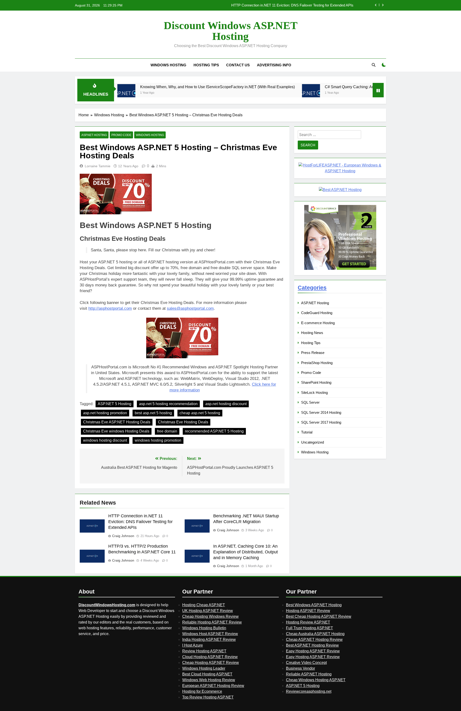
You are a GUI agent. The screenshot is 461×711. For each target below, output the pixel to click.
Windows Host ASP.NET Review (210, 634)
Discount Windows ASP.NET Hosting (230, 30)
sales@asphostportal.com (190, 308)
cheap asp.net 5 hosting (200, 413)
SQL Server (310, 402)
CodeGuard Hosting (316, 313)
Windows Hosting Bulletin (204, 628)
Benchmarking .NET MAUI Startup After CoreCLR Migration (306, 5)
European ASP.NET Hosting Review (213, 686)
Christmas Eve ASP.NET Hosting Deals (116, 422)
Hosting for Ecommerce (202, 691)
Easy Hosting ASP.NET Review (313, 651)
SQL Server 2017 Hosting (321, 422)
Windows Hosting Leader (203, 668)
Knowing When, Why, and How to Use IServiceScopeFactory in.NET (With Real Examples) (190, 87)
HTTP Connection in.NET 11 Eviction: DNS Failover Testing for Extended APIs (140, 521)
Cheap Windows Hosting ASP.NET (316, 680)
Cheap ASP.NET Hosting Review (314, 639)
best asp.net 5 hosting (153, 413)
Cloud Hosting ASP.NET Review (210, 657)
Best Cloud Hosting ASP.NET (207, 674)
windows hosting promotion (158, 440)
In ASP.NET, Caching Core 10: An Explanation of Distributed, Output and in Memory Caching (245, 552)
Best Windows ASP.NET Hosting (314, 605)
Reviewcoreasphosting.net (308, 691)
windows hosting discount (105, 440)
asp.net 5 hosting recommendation (168, 404)
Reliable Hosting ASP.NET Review (212, 622)
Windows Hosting (168, 65)
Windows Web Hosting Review (208, 680)
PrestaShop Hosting (317, 363)
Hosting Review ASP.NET (308, 622)
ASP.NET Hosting (94, 135)
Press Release (312, 353)
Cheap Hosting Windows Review (210, 616)
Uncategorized (312, 442)
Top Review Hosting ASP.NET (208, 697)
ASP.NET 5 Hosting (114, 404)
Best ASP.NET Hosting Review (312, 645)
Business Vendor (300, 668)
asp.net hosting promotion (105, 413)
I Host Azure (192, 645)
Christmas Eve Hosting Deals (183, 422)
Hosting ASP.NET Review (308, 611)
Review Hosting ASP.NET (204, 651)
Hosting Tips (206, 65)
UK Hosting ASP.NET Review (207, 611)
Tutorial (306, 432)
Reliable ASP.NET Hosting (309, 674)
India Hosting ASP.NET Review (209, 639)
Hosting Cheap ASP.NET (203, 605)
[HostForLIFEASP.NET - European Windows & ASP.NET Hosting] (340, 171)
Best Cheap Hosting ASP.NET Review (318, 616)
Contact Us (238, 65)
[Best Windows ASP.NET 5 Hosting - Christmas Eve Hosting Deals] (182, 338)
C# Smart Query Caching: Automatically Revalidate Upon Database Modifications (366, 87)
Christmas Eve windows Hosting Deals (116, 431)
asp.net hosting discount (226, 404)
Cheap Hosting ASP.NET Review (210, 663)
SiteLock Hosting (314, 392)
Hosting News (312, 333)
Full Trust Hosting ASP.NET (309, 628)
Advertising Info (274, 65)
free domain (167, 431)
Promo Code (121, 135)
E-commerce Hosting (318, 323)
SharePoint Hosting (316, 382)
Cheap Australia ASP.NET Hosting (315, 634)
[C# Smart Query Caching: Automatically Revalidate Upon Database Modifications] (284, 93)
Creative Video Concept (306, 663)
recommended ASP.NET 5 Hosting (214, 431)
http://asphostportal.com (110, 308)
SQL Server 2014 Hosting (321, 412)
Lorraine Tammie (97, 166)
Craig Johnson (123, 536)
